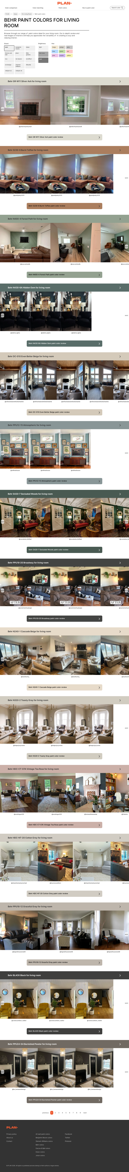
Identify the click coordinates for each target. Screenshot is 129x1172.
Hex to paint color (88, 8)
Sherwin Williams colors (44, 1141)
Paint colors (63, 8)
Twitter (67, 1138)
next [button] (85, 1113)
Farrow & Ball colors (43, 1148)
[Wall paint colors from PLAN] (64, 3)
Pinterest (68, 1141)
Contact (9, 1141)
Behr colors (40, 1145)
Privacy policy (11, 1134)
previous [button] (45, 1113)
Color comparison (11, 8)
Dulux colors (40, 1152)
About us (9, 1138)
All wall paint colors (43, 1134)
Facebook (68, 1134)
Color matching (38, 8)
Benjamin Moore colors (44, 1138)
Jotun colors (40, 1155)
